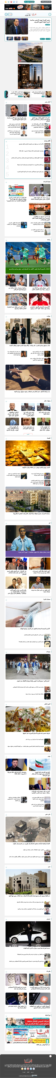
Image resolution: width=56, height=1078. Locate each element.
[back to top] (50, 1056)
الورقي (28, 1)
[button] (48, 39)
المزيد (28, 434)
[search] (6, 14)
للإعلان (28, 1072)
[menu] (49, 14)
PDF (9, 14)
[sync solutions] (34, 1076)
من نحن (32, 1072)
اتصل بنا (24, 1072)
